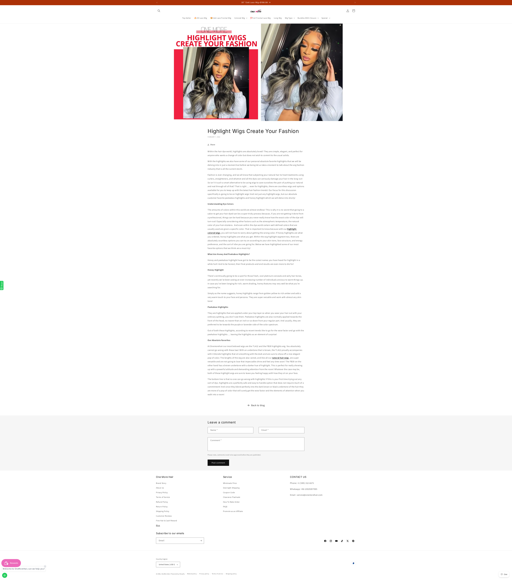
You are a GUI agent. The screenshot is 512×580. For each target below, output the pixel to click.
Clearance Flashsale (231, 497)
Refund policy (192, 574)
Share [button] (212, 144)
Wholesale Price (230, 483)
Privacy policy (204, 574)
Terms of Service (163, 497)
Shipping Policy (162, 511)
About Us (160, 488)
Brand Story (161, 483)
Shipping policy (231, 574)
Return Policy (162, 506)
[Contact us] (4, 575)
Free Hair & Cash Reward (166, 520)
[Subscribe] (201, 540)
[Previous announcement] (157, 2)
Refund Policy (162, 502)
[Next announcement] (355, 2)
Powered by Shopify (178, 574)
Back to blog (258, 405)
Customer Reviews (164, 516)
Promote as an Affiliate (233, 511)
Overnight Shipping (231, 488)
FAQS (225, 506)
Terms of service (217, 574)
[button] (159, 11)
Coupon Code (229, 492)
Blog (158, 525)
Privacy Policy (162, 492)
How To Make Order (231, 502)
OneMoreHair (166, 574)
